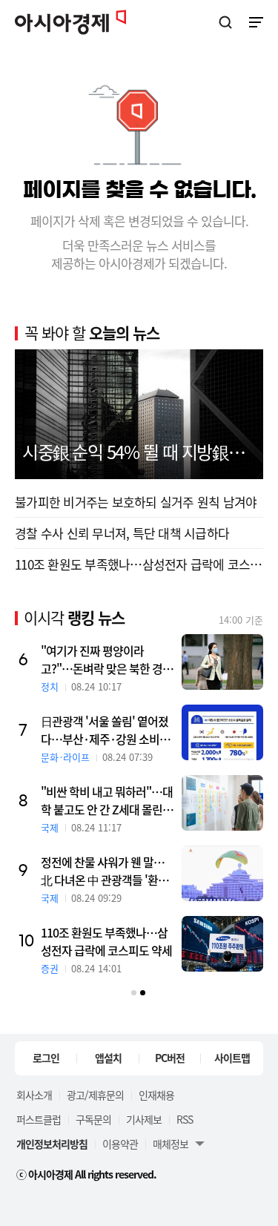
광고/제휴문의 (95, 1094)
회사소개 (34, 1094)
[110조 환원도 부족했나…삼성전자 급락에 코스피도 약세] (232, 944)
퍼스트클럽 (38, 1119)
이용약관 (120, 1143)
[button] (133, 992)
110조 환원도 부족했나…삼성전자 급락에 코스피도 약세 (116, 941)
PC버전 (170, 1057)
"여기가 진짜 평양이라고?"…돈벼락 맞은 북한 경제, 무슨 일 (111, 659)
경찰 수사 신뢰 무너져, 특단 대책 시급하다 (122, 533)
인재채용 (156, 1094)
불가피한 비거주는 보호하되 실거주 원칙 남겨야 (136, 501)
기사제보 (144, 1119)
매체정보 (170, 1143)
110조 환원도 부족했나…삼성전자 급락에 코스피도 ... (139, 564)
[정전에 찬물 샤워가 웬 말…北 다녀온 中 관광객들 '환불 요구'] (232, 873)
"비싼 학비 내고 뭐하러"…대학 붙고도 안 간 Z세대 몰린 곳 (116, 800)
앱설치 (108, 1057)
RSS (184, 1119)
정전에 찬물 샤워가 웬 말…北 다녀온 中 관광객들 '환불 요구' (114, 871)
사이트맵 (232, 1057)
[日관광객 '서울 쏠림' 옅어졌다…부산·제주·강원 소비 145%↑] (232, 732)
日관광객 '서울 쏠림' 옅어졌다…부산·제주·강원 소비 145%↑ (114, 730)
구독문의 (93, 1119)
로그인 (46, 1057)
